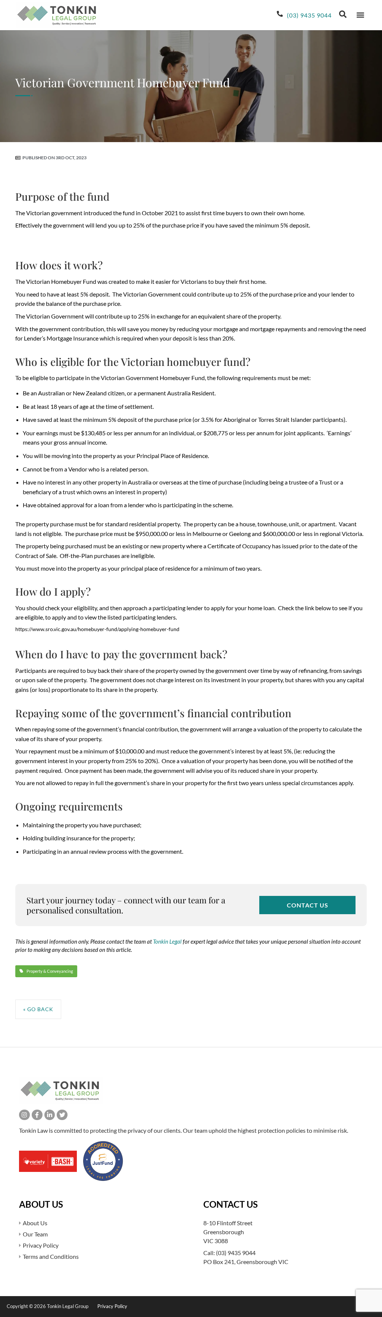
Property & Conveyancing (49, 971)
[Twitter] (62, 1115)
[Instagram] (24, 1115)
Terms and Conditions (51, 1256)
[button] (360, 15)
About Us (35, 1222)
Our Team (35, 1234)
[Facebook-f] (37, 1115)
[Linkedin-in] (49, 1115)
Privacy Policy (41, 1245)
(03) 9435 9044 (236, 1252)
